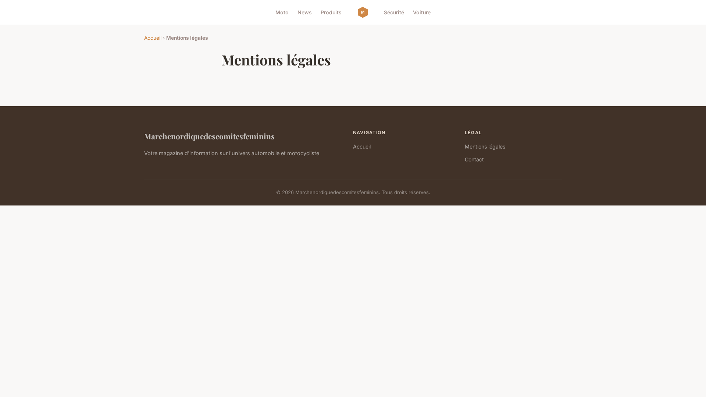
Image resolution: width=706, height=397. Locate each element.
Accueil (152, 38)
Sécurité (394, 12)
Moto (282, 12)
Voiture (422, 12)
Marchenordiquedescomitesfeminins (209, 136)
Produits (331, 12)
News (304, 12)
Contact (474, 159)
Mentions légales (485, 146)
